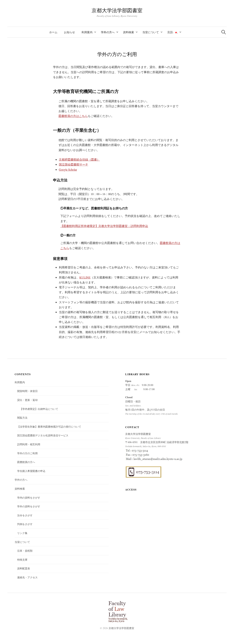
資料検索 (128, 32)
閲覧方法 (22, 417)
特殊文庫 (22, 559)
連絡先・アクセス (27, 577)
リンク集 (22, 533)
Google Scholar (68, 169)
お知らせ (69, 32)
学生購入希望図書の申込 (31, 471)
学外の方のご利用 (27, 453)
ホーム (53, 32)
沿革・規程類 (25, 550)
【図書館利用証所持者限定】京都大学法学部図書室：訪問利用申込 (104, 226)
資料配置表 (23, 568)
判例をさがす (25, 524)
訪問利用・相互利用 (28, 444)
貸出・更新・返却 (27, 400)
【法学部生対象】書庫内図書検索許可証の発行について (49, 426)
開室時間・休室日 (27, 391)
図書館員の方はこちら (73, 116)
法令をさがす (25, 515)
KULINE (84, 277)
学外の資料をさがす (28, 506)
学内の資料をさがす (28, 497)
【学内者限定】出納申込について (39, 409)
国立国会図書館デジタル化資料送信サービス (42, 435)
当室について (150, 32)
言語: (170, 32)
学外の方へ (108, 32)
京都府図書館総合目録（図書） (79, 159)
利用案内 (87, 32)
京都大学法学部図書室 (117, 10)
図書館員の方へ (26, 462)
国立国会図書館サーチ (73, 164)
